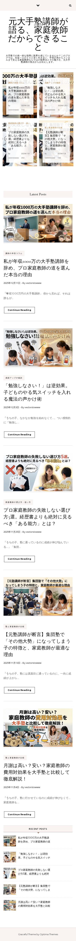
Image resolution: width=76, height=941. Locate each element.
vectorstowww (33, 283)
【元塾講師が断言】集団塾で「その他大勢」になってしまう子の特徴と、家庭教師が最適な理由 (34, 888)
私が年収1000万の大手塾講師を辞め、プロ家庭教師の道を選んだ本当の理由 (37, 268)
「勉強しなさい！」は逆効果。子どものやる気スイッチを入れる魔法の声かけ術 (37, 392)
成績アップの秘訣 (13, 378)
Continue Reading (19, 310)
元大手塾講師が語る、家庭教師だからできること (38, 34)
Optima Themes (49, 934)
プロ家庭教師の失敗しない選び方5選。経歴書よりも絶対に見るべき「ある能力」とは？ (38, 516)
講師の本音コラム (13, 253)
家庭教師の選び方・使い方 (18, 502)
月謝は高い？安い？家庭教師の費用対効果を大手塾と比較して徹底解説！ (37, 772)
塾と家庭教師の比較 (15, 626)
